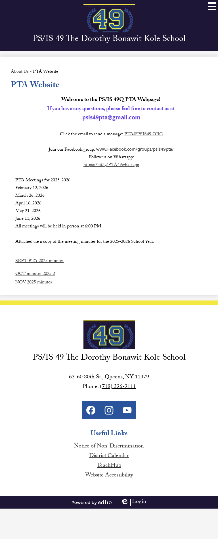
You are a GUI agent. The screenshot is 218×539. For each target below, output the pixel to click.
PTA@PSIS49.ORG (143, 134)
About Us (20, 72)
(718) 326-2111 (118, 387)
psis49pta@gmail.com (111, 117)
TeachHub (109, 466)
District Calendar (109, 456)
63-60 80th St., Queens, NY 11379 (109, 377)
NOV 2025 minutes (33, 282)
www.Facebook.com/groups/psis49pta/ (135, 149)
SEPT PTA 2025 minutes (39, 261)
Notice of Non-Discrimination (109, 446)
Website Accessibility (109, 475)
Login (133, 502)
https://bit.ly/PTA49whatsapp (111, 165)
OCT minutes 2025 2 (35, 274)
